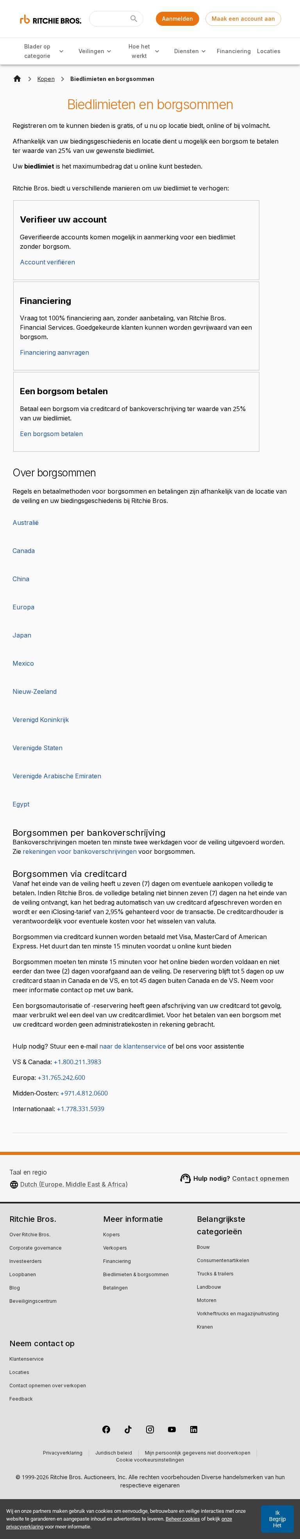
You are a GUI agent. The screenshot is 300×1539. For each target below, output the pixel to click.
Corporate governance (35, 1248)
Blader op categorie (37, 51)
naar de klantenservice (132, 1046)
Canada (23, 551)
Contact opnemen (260, 1178)
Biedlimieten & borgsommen (136, 1275)
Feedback (21, 1399)
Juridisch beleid (113, 1453)
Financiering (234, 51)
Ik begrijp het (277, 1519)
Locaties (268, 51)
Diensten (186, 51)
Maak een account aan (243, 18)
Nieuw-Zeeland (34, 692)
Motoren (206, 1300)
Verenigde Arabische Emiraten (56, 776)
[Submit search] (134, 18)
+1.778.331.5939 (80, 1109)
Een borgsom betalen (51, 434)
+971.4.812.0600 (84, 1093)
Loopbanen (22, 1275)
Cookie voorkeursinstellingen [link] (150, 1460)
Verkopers (115, 1248)
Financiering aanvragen (54, 352)
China (20, 579)
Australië (25, 523)
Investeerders (25, 1261)
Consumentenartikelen (223, 1260)
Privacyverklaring (62, 1453)
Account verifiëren (47, 262)
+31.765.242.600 (61, 1078)
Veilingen (91, 51)
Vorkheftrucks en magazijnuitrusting (238, 1314)
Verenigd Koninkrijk (40, 720)
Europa (23, 607)
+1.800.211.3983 (77, 1062)
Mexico (23, 663)
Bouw (203, 1247)
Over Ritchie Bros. (29, 1235)
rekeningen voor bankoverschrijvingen (80, 851)
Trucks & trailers (215, 1274)
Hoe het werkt (139, 51)
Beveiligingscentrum (33, 1301)
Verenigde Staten (37, 748)
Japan (21, 635)
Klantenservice (26, 1359)
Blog (14, 1288)
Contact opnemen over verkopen (47, 1386)
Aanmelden (177, 18)
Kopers (111, 1235)
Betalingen (115, 1288)
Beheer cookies (183, 1519)
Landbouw (209, 1287)
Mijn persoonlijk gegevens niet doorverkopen (197, 1453)
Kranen (205, 1327)
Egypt (20, 804)
